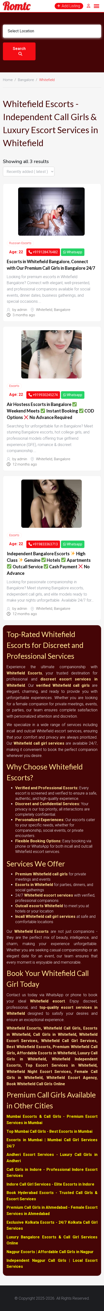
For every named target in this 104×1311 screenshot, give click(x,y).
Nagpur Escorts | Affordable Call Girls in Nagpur (50, 1251)
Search (19, 48)
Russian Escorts (20, 243)
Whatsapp (74, 252)
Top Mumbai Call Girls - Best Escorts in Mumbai (49, 1131)
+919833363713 (45, 544)
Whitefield (44, 310)
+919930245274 (45, 395)
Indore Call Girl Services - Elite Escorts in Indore (50, 1184)
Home (8, 80)
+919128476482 (45, 252)
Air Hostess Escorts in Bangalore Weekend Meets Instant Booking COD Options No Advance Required (50, 411)
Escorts (14, 386)
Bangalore (26, 80)
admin (22, 310)
